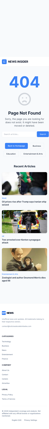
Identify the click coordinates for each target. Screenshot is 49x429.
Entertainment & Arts (33, 154)
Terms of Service (8, 399)
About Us (5, 370)
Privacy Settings (30, 420)
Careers (5, 379)
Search (43, 134)
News (4, 350)
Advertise (6, 383)
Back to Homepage (16, 146)
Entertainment (7, 354)
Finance (5, 359)
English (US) (16, 420)
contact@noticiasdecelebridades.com (16, 326)
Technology (6, 341)
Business (37, 146)
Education (11, 154)
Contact (5, 375)
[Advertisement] (24, 28)
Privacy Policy (7, 395)
